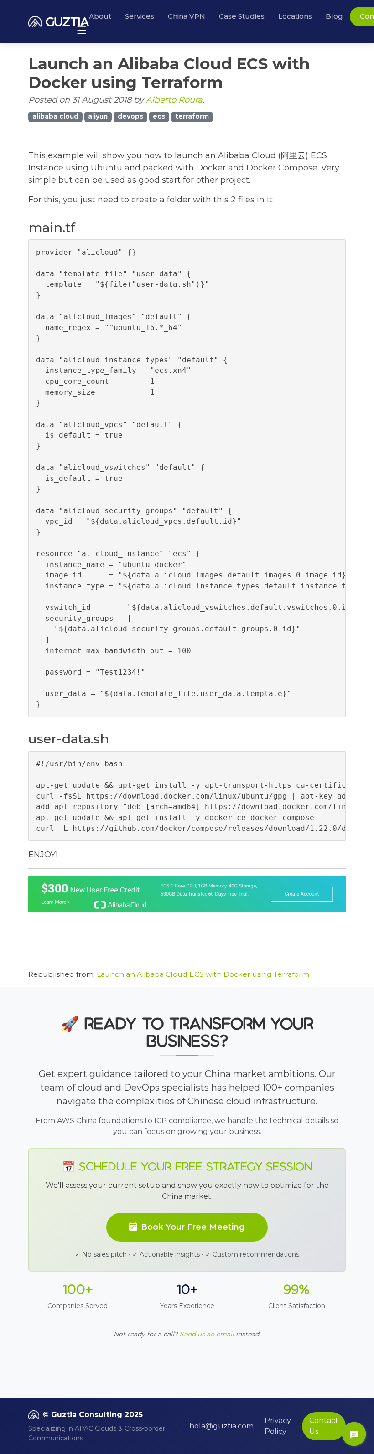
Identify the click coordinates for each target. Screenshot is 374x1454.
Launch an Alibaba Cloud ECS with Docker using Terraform (203, 974)
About (100, 16)
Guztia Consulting (86, 1414)
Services (139, 16)
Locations (295, 16)
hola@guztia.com (221, 1426)
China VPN (186, 16)
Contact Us (323, 1426)
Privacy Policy (278, 1426)
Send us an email (207, 1334)
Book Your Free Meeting (193, 1227)
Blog (334, 16)
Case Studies (242, 16)
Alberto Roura (174, 100)
